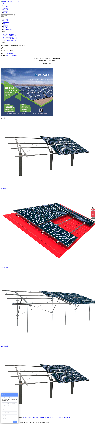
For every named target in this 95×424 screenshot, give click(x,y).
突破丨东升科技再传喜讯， (10, 40)
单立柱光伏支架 (4, 188)
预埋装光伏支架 (4, 346)
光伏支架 (5, 23)
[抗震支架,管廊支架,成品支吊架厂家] (10, 1)
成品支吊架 (6, 22)
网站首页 (8, 55)
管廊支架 (5, 20)
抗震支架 (5, 19)
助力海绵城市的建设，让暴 (10, 37)
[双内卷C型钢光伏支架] (46, 415)
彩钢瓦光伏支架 (37, 58)
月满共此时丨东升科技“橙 (9, 36)
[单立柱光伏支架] (46, 187)
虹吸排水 (5, 25)
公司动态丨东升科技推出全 (10, 34)
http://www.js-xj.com (8, 53)
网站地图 (42, 417)
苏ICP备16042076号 (50, 417)
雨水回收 (5, 27)
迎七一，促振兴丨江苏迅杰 (10, 38)
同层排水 (5, 26)
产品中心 (14, 55)
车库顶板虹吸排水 (7, 29)
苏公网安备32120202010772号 (63, 417)
